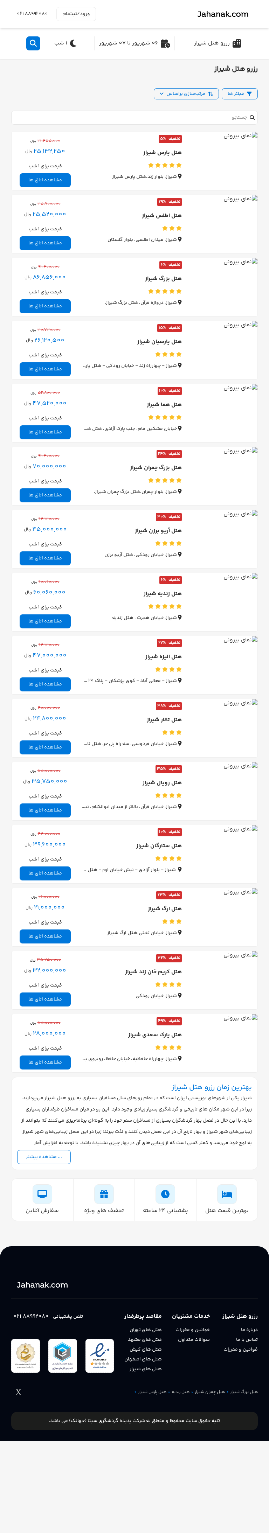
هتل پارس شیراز (152, 1392)
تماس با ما (247, 1339)
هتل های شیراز (146, 1369)
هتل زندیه (180, 1392)
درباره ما (249, 1329)
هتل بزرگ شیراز (244, 1392)
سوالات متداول (194, 1339)
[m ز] (225, 14)
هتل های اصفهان (143, 1359)
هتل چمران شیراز (210, 1392)
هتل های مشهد (145, 1339)
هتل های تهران (146, 1329)
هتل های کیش (146, 1349)
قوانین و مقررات (240, 1349)
